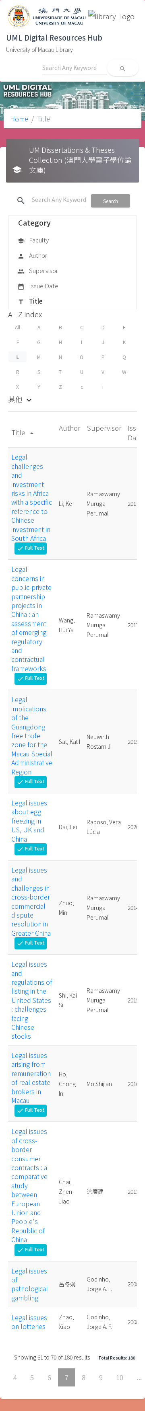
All (17, 327)
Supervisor (37, 270)
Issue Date (37, 285)
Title (29, 301)
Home (19, 118)
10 (119, 1377)
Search (110, 200)
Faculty (33, 239)
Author (32, 255)
